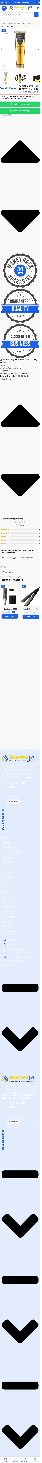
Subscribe (13, 801)
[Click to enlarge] (3, 65)
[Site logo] (20, 8)
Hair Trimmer (7, 26)
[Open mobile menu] (4, 8)
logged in (15, 557)
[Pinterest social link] (22, 376)
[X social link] (19, 376)
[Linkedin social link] (25, 376)
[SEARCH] (36, 14)
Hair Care (27, 24)
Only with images (10, 572)
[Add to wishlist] (18, 586)
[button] (39, 49)
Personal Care (15, 24)
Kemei (18, 368)
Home (4, 24)
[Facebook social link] (16, 376)
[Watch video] (3, 59)
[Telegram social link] (27, 376)
